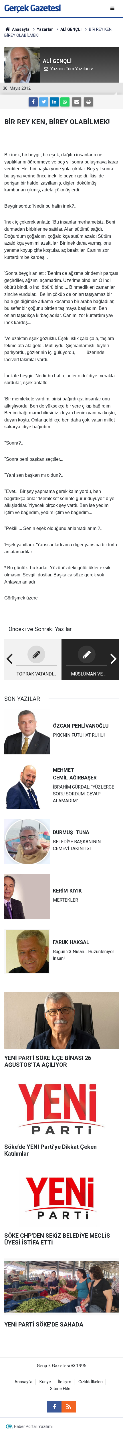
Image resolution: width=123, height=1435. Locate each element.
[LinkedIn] (54, 102)
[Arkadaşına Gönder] (76, 102)
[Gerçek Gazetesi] (32, 8)
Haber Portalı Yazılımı (33, 1426)
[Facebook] (33, 102)
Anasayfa (23, 1381)
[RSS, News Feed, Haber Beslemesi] (68, 1407)
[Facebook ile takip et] (54, 1407)
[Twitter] (43, 102)
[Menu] (113, 8)
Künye (45, 1381)
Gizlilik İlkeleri (90, 1381)
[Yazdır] (88, 102)
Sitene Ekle (60, 1388)
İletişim (64, 1381)
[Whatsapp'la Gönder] (65, 102)
